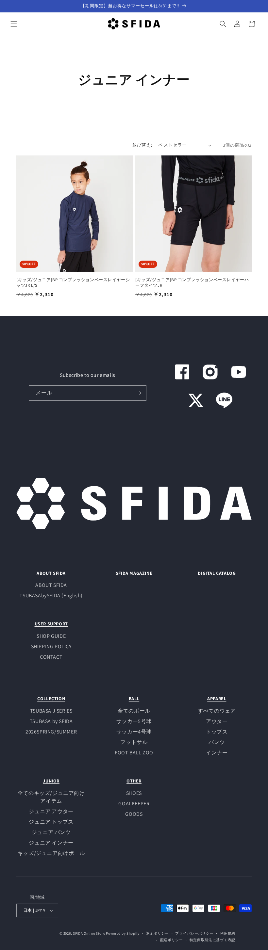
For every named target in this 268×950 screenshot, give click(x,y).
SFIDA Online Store (89, 933)
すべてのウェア (217, 710)
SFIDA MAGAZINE (134, 573)
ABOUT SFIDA (51, 573)
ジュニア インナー (51, 842)
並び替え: (142, 145)
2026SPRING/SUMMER (51, 731)
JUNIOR (51, 781)
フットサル (133, 742)
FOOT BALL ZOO (134, 752)
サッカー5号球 (134, 721)
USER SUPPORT (51, 624)
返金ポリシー (157, 933)
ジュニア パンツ (51, 832)
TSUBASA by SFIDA (51, 721)
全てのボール (134, 710)
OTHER (134, 781)
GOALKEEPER (133, 803)
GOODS (133, 814)
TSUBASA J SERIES (51, 710)
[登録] (139, 393)
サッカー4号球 (134, 731)
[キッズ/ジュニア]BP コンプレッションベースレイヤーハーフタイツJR (192, 282)
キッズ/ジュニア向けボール (51, 853)
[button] (14, 24)
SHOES (134, 793)
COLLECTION (51, 698)
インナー (216, 752)
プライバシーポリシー (194, 933)
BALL (134, 698)
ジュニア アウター (51, 811)
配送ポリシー (171, 940)
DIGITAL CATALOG (217, 573)
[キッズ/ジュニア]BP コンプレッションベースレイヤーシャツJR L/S (73, 282)
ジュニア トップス (51, 821)
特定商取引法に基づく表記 (212, 940)
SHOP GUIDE (51, 636)
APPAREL (216, 698)
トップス (216, 731)
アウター (216, 721)
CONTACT (51, 656)
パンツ (217, 742)
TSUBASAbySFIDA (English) (51, 595)
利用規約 (227, 933)
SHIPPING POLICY (51, 646)
